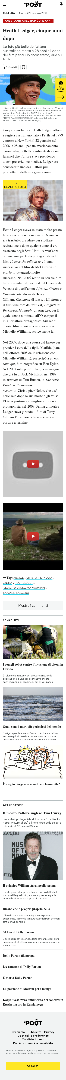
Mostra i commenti (33, 605)
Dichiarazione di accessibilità (33, 1043)
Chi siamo (18, 1032)
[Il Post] (33, 4)
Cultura (9, 13)
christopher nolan (39, 577)
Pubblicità (34, 1032)
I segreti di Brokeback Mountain (24, 587)
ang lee (19, 577)
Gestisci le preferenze (33, 1036)
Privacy (49, 1032)
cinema (7, 582)
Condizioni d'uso (33, 1039)
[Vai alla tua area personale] (61, 4)
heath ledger (24, 582)
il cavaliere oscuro (16, 592)
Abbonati (33, 1066)
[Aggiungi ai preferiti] (23, 67)
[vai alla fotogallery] (33, 200)
